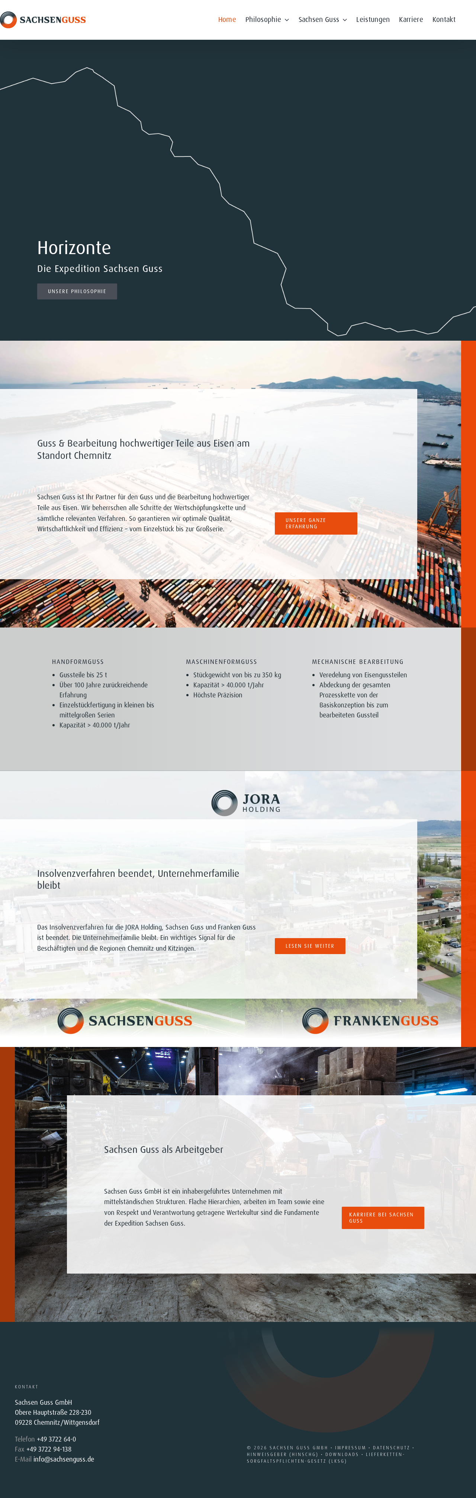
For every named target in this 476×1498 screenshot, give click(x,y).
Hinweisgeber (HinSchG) (283, 1455)
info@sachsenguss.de (63, 1459)
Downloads (342, 1455)
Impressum (350, 1448)
